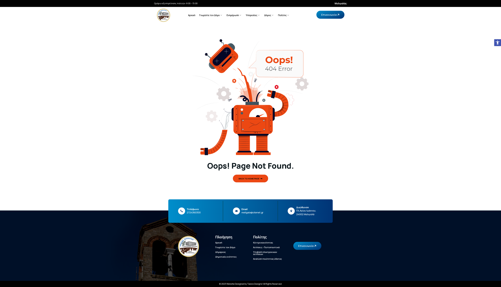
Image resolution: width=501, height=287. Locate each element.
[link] (497, 42)
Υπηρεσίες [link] (251, 15)
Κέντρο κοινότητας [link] (263, 242)
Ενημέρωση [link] (233, 15)
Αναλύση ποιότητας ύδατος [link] (267, 258)
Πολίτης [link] (282, 15)
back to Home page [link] (249, 178)
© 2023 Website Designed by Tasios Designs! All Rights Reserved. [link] (250, 283)
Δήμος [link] (267, 15)
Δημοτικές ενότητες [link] (226, 256)
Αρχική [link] (191, 15)
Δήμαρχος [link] (220, 252)
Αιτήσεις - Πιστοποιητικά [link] (266, 247)
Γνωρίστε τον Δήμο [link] (209, 15)
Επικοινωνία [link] (329, 14)
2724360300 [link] (194, 212)
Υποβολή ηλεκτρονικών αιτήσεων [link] (265, 253)
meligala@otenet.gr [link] (252, 212)
